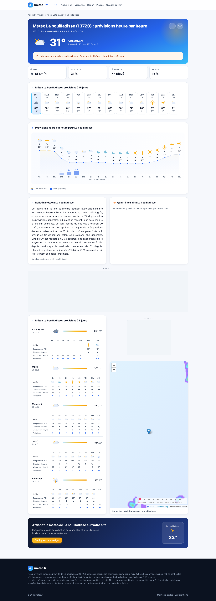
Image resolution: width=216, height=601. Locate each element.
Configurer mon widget (47, 540)
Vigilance (80, 5)
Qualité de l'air (114, 5)
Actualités (66, 5)
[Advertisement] (108, 291)
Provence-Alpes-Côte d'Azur (50, 15)
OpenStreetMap (162, 506)
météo (41, 5)
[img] (149, 434)
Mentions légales (165, 595)
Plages (100, 5)
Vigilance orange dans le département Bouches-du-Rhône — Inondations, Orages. (82, 56)
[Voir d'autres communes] (172, 26)
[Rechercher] (55, 5)
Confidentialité (181, 595)
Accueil (31, 15)
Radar (90, 5)
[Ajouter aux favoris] (180, 26)
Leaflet (151, 506)
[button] (149, 432)
